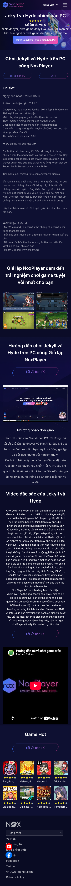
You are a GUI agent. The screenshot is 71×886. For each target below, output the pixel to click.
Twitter (10, 866)
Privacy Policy (15, 877)
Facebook (12, 860)
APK (53, 75)
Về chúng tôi (14, 844)
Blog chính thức (16, 849)
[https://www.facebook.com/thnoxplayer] (9, 855)
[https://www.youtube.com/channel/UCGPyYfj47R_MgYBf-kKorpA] (9, 846)
